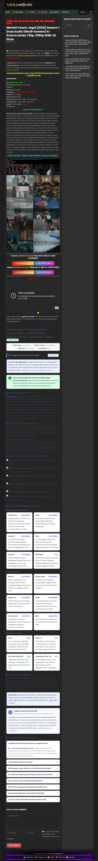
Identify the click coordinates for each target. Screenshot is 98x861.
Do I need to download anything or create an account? (30, 774)
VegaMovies (57, 853)
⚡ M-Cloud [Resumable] (22, 263)
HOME (7, 12)
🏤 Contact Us (28, 857)
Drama (41, 21)
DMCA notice (47, 370)
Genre (32, 12)
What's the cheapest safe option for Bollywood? (27, 787)
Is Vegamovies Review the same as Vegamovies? (28, 743)
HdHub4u (65, 12)
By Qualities (54, 12)
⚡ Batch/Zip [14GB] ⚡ (44, 272)
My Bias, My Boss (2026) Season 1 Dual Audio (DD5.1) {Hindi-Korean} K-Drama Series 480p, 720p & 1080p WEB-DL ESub (78, 53)
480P (23, 21)
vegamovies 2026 (27, 317)
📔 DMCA (50, 857)
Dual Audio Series (49, 21)
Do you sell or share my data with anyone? (25, 781)
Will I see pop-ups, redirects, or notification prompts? (29, 768)
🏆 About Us (60, 857)
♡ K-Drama (10, 21)
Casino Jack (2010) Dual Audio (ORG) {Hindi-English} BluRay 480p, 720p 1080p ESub (77, 61)
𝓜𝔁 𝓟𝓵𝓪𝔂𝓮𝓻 (9, 23)
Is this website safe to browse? (20, 762)
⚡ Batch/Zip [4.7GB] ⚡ (44, 263)
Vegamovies (11, 396)
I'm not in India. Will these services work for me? (27, 799)
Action (31, 21)
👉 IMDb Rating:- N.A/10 (14, 82)
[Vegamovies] (19, 5)
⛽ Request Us (41, 857)
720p (27, 21)
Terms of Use (33, 370)
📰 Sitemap (70, 857)
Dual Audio (19, 12)
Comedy (37, 21)
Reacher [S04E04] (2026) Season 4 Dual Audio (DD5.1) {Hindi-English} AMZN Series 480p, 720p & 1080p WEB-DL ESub (78, 43)
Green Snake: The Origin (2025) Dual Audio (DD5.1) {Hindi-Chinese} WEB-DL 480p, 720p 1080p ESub (78, 76)
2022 (19, 21)
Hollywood (49, 63)
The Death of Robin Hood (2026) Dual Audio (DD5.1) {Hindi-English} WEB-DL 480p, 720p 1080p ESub (77, 68)
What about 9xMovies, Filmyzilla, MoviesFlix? (26, 793)
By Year (44, 12)
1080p (15, 21)
